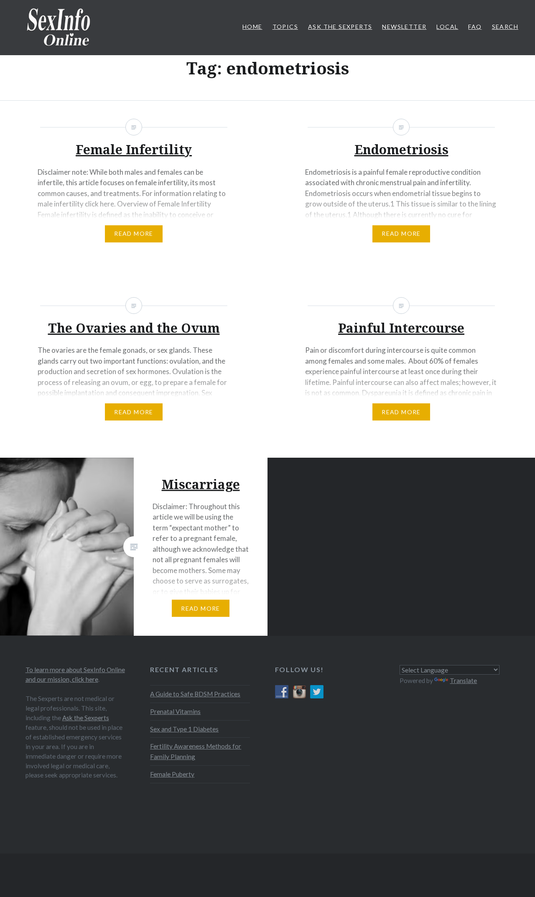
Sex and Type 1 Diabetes (184, 729)
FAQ (475, 26)
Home (252, 26)
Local (447, 26)
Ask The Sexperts (340, 26)
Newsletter (404, 26)
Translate (463, 680)
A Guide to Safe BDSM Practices (195, 694)
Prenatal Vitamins (175, 711)
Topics (285, 26)
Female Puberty (172, 774)
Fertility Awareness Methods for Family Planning (195, 751)
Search (505, 26)
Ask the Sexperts (85, 717)
